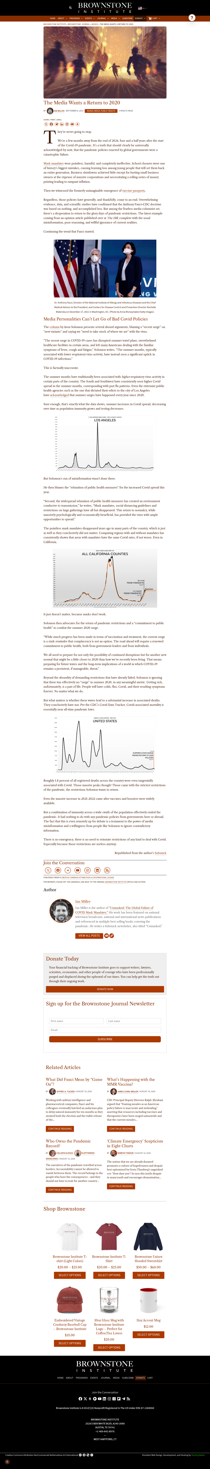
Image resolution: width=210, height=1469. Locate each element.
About (69, 1378)
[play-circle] (95, 1399)
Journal (106, 1378)
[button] (70, 8)
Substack (160, 853)
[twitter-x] (85, 1399)
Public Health (108, 111)
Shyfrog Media (198, 1455)
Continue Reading (60, 1129)
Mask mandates (54, 163)
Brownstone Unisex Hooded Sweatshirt (148, 1259)
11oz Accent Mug (148, 1320)
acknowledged (59, 395)
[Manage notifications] (7, 1461)
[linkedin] (105, 1399)
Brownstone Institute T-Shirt (109, 1259)
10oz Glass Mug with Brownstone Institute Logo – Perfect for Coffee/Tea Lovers (109, 1327)
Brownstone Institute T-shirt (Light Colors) (70, 1259)
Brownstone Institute (55, 24)
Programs (82, 1378)
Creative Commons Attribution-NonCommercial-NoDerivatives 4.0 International (41, 1455)
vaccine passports (133, 190)
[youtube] (100, 1399)
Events (94, 1378)
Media (97, 111)
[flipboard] (119, 1399)
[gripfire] (90, 1399)
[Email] (106, 935)
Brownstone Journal (79, 24)
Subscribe (105, 1039)
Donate (140, 1378)
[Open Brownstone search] (192, 18)
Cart (150, 1378)
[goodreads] (114, 1399)
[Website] (111, 935)
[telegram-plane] (124, 1399)
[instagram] (109, 1399)
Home (60, 1378)
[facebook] (81, 1399)
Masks (95, 24)
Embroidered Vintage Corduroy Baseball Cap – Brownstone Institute (69, 1325)
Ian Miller (83, 902)
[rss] (129, 1399)
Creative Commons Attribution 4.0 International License (87, 877)
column (54, 327)
